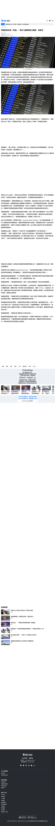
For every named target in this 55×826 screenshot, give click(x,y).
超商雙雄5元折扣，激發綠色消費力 (27, 380)
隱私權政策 (3, 782)
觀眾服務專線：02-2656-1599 (27, 761)
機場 (7, 366)
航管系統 (24, 366)
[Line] (23, 765)
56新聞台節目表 (4, 775)
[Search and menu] (52, 20)
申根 (30, 366)
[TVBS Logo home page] (5, 21)
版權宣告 (3, 787)
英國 (3, 366)
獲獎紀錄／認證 (4, 811)
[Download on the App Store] (23, 817)
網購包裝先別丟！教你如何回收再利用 (27, 383)
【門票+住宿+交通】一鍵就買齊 (27, 375)
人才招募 (3, 798)
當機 (15, 366)
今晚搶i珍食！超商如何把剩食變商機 (27, 381)
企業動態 (3, 796)
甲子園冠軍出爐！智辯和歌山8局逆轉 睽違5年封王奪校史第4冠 (18, 24)
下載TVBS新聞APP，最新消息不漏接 (27, 396)
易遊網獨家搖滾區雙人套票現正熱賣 (27, 374)
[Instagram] (29, 765)
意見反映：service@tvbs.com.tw (27, 760)
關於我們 (3, 773)
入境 (19, 366)
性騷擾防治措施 (4, 784)
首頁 (2, 27)
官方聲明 (3, 809)
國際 (5, 27)
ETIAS (34, 366)
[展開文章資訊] (52, 33)
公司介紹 (3, 794)
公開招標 (3, 806)
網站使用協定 (4, 785)
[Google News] (34, 765)
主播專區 (3, 800)
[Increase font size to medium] (47, 20)
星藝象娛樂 (3, 802)
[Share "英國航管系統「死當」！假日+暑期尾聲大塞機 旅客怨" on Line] (49, 20)
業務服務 (3, 808)
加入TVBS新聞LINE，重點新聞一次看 (27, 398)
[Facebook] (20, 765)
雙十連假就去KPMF (27, 372)
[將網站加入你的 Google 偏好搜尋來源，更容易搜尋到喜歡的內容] (27, 401)
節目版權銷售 (4, 804)
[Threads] (26, 765)
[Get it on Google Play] (32, 817)
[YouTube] (31, 765)
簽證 (11, 366)
